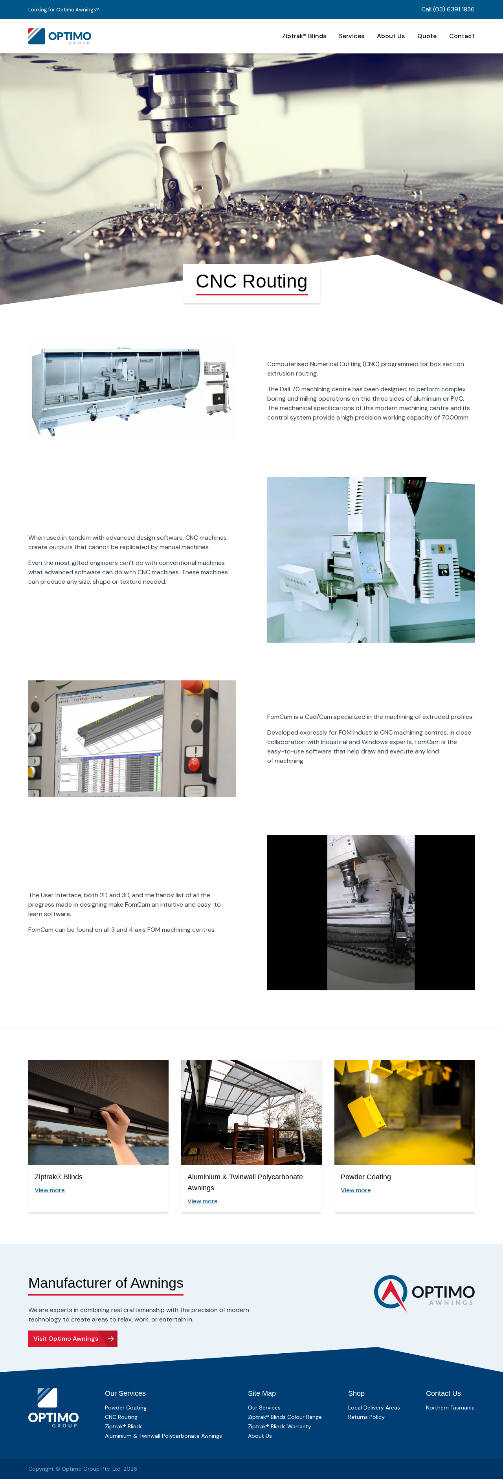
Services (351, 36)
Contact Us (443, 1393)
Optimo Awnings (76, 9)
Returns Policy (366, 1416)
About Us (391, 36)
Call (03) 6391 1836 (448, 9)
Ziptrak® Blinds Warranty (279, 1426)
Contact (462, 36)
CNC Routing (121, 1416)
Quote (427, 36)
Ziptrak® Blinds (304, 36)
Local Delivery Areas (374, 1407)
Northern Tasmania (450, 1407)
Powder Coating (126, 1407)
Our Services (125, 1393)
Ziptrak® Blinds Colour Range (285, 1416)
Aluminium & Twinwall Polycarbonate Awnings (163, 1435)
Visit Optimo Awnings (65, 1338)
